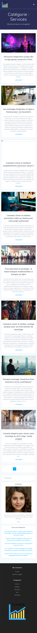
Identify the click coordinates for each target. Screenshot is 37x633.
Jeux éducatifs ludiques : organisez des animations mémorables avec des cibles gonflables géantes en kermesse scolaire (18, 533)
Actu (17, 592)
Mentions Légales (17, 574)
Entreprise (17, 589)
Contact (17, 571)
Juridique (17, 587)
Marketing (17, 595)
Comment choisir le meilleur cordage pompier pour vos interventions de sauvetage (18, 327)
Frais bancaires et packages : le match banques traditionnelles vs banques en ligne (18, 271)
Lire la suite (18, 80)
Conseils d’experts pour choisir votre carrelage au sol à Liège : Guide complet (18, 436)
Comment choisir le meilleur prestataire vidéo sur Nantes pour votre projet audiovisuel (18, 218)
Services (17, 584)
